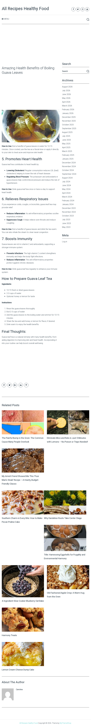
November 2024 (69, 166)
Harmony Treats (9, 635)
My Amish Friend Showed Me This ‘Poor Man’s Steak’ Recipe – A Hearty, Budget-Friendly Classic (20, 480)
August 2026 (67, 87)
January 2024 (67, 204)
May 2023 (66, 227)
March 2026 (67, 106)
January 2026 (67, 113)
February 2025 (68, 155)
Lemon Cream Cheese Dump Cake (18, 669)
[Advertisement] (45, 45)
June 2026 (66, 94)
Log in (64, 241)
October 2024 (68, 170)
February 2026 (68, 109)
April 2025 (66, 147)
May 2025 (66, 144)
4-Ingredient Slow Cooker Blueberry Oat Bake (23, 601)
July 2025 (66, 136)
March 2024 (67, 197)
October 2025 (68, 125)
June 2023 (66, 223)
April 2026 (66, 102)
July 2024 (66, 181)
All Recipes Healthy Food (25, 9)
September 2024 (69, 174)
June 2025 (66, 140)
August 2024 (67, 178)
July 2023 (66, 219)
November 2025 (69, 121)
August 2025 (67, 132)
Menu (6, 19)
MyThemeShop (65, 723)
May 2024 (66, 189)
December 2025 (69, 117)
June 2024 (66, 185)
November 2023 (69, 212)
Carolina (19, 689)
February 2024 (68, 200)
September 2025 (69, 128)
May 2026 (66, 98)
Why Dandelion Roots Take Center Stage (63, 518)
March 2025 (67, 151)
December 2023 (69, 208)
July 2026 (66, 90)
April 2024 (66, 193)
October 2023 (68, 216)
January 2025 (67, 159)
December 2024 (69, 163)
